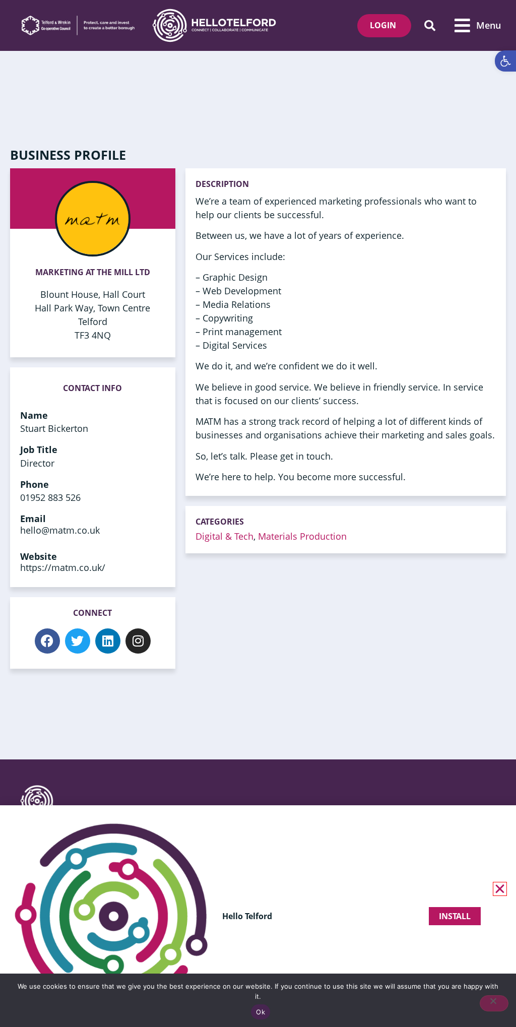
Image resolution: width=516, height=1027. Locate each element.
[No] (494, 1003)
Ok (260, 1012)
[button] (429, 25)
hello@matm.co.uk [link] (60, 530)
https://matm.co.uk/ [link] (62, 567)
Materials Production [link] (302, 536)
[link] (505, 61)
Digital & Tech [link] (224, 536)
